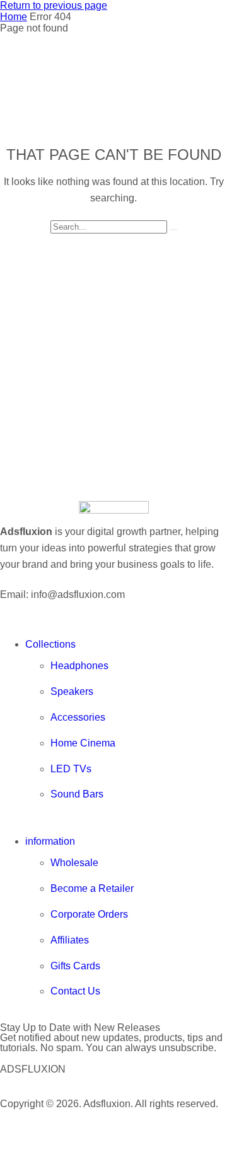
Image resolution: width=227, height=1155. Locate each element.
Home (13, 16)
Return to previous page (53, 5)
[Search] (173, 229)
